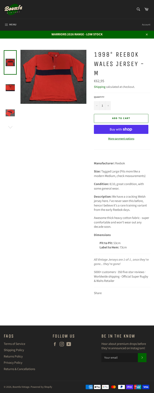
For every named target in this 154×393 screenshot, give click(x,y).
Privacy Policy (13, 362)
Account (146, 24)
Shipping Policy (14, 350)
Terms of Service (14, 344)
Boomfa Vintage (21, 387)
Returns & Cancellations (19, 369)
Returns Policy (13, 356)
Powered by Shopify (41, 387)
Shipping (99, 87)
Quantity (99, 97)
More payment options (121, 139)
